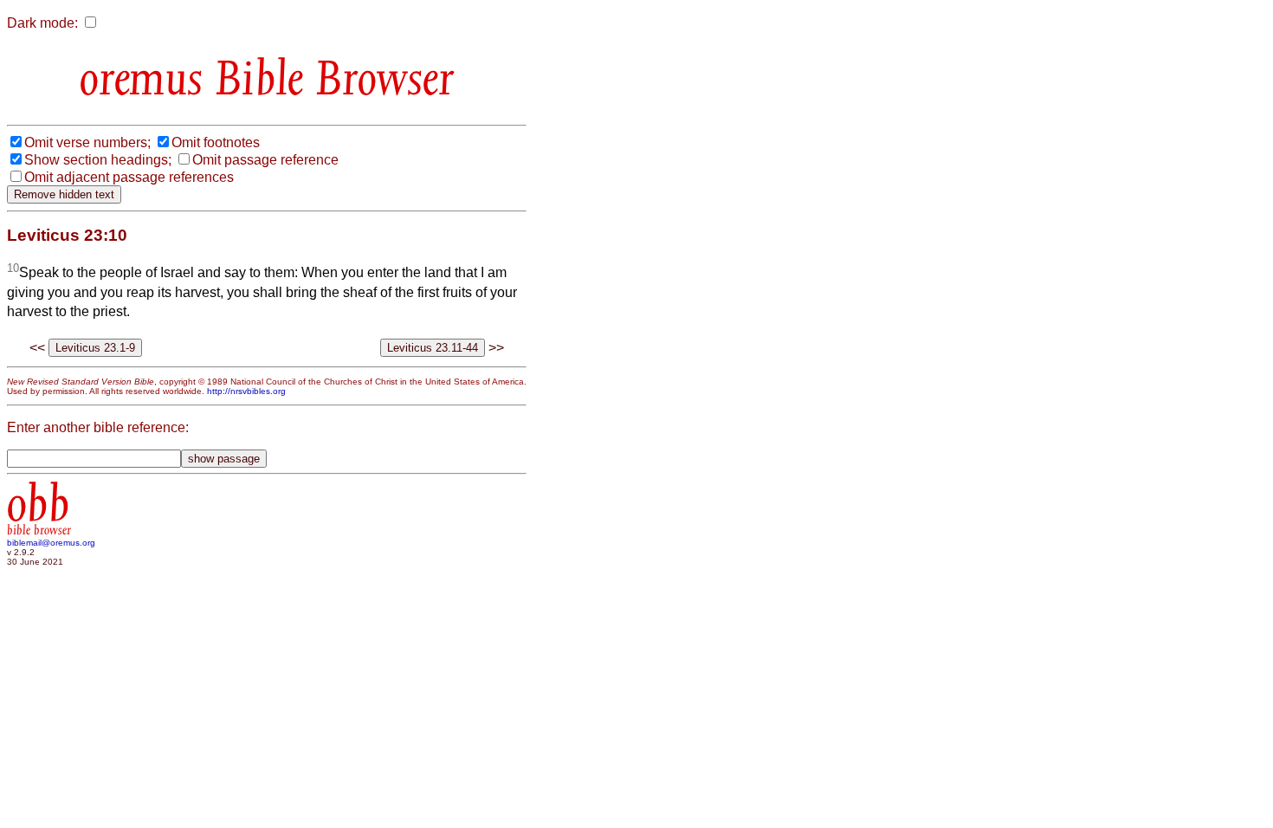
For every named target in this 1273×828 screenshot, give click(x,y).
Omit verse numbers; (87, 142)
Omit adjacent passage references (129, 177)
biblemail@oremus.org (51, 542)
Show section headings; (97, 159)
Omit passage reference (265, 159)
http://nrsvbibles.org (246, 391)
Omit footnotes (215, 142)
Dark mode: (42, 23)
